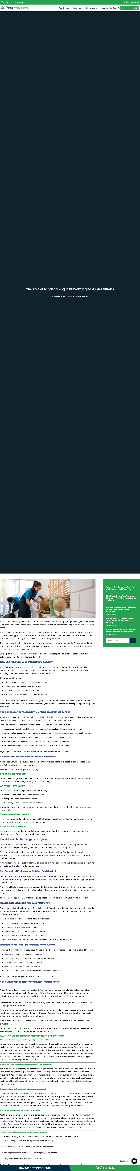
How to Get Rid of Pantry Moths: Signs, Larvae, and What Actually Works (121, 630)
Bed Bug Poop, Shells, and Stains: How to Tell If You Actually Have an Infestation (121, 609)
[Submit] (133, 640)
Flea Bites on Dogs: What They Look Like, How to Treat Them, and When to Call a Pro (121, 598)
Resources (77, 8)
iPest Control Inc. (15, 1028)
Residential (103, 8)
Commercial (91, 8)
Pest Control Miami (23, 654)
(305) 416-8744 (132, 2)
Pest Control (64, 8)
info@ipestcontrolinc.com (13, 2)
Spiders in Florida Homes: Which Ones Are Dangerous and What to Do (120, 588)
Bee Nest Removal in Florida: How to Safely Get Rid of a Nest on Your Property (120, 620)
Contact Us (115, 8)
